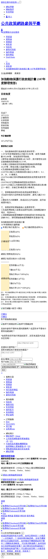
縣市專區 (10, 55)
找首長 (9, 47)
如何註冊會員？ (32, 536)
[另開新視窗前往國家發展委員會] (9, 479)
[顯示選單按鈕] (20, 2)
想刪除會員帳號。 (13, 543)
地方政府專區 (12, 390)
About (17, 436)
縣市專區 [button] (30, 516)
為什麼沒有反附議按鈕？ (34, 546)
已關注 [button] (4, 314)
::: (18, 2)
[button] (10, 32)
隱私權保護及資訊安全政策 (18, 449)
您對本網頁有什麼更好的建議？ (15, 350)
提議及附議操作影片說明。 (13, 536)
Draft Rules (10, 57)
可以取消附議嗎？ (30, 543)
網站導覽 (10, 7)
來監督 (9, 44)
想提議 (9, 37)
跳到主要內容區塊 (9, 2)
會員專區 (10, 412)
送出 (3, 370)
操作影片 (10, 410)
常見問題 (10, 12)
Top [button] (4, 513)
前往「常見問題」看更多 (11, 554)
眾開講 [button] (17, 516)
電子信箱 (5, 362)
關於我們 (10, 436)
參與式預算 (11, 50)
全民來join (10, 429)
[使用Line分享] (36, 506)
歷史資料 (10, 415)
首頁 (8, 64)
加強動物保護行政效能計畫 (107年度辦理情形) (26, 69)
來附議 (9, 39)
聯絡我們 (10, 9)
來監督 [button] (23, 516)
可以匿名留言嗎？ (29, 548)
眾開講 (9, 42)
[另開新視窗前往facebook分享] (13, 506)
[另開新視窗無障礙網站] (11, 475)
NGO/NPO (10, 424)
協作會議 (10, 52)
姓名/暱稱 (5, 359)
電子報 (9, 426)
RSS (7, 422)
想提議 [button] (4, 516)
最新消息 (10, 405)
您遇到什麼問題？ (9, 347)
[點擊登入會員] (2, 30)
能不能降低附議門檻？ (11, 548)
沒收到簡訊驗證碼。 (26, 538)
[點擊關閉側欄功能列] (1, 513)
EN (11, 441)
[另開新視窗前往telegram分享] (13, 511)
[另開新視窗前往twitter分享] (12, 508)
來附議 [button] (10, 516)
